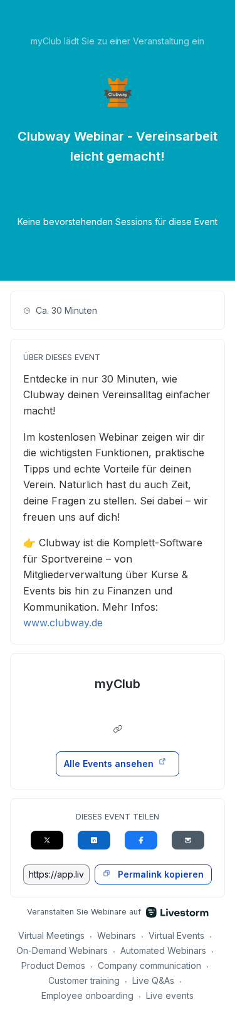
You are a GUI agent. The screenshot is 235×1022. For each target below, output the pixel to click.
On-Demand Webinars (62, 950)
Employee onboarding (87, 995)
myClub (118, 683)
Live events (170, 995)
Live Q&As (153, 980)
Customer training (84, 980)
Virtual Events (176, 935)
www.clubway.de (63, 622)
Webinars (116, 935)
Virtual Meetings (51, 935)
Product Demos (53, 965)
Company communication (149, 965)
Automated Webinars (163, 950)
